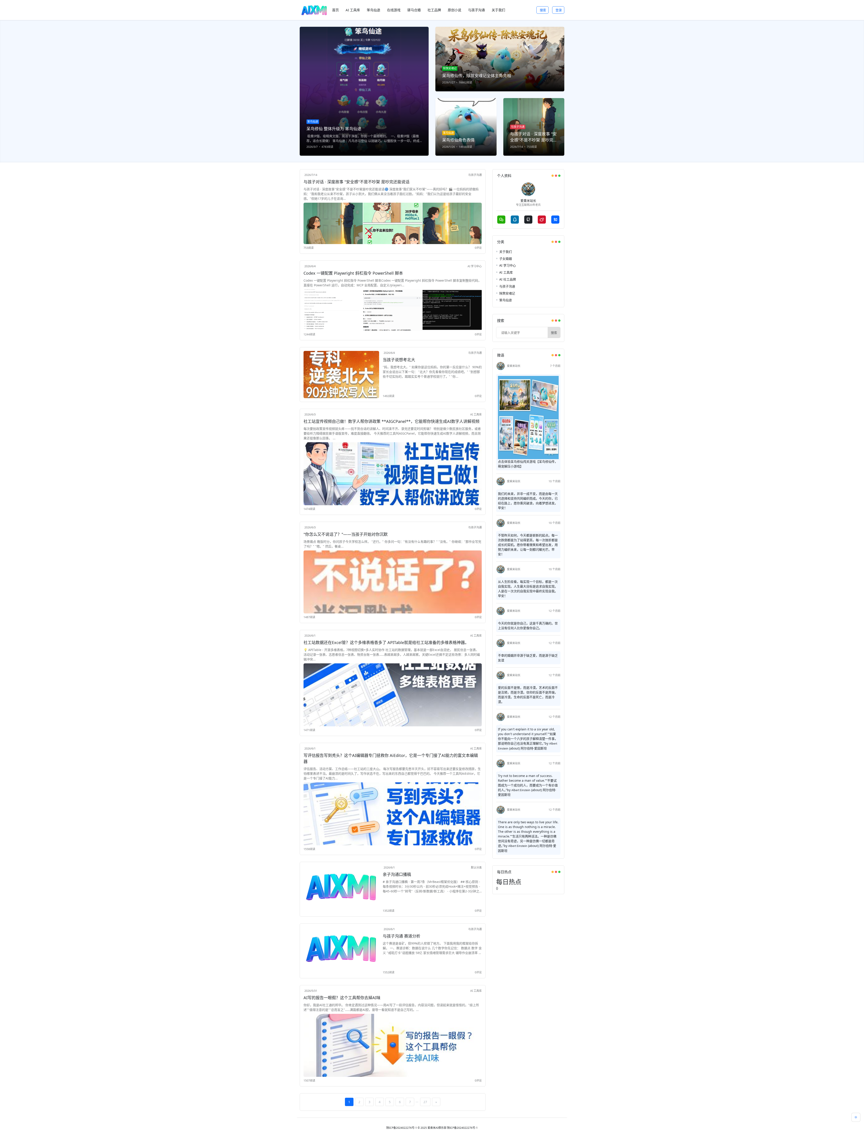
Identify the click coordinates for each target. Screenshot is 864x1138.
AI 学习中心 (475, 266)
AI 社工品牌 (507, 279)
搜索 (543, 10)
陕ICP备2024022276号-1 (401, 1128)
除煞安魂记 (507, 293)
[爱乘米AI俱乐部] (314, 10)
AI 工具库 (476, 414)
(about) (514, 748)
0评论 (478, 248)
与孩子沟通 (475, 175)
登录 (559, 10)
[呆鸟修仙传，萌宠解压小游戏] (528, 417)
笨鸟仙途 (505, 300)
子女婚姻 (505, 258)
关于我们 (505, 251)
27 (425, 1102)
